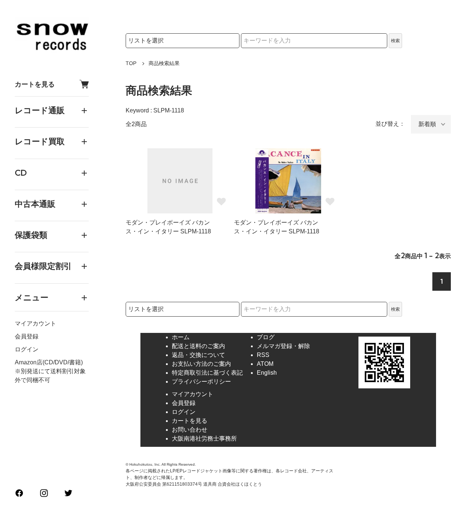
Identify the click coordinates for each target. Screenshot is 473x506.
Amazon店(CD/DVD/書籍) (49, 362)
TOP (131, 63)
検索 (395, 40)
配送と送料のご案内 (198, 346)
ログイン (26, 349)
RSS (263, 355)
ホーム (181, 337)
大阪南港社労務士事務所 (204, 438)
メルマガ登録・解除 (283, 346)
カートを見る (35, 84)
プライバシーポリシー (201, 381)
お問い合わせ (189, 429)
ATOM (265, 364)
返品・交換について (198, 355)
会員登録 (26, 336)
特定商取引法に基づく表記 (207, 373)
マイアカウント (35, 323)
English (267, 373)
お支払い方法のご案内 (201, 364)
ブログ (266, 337)
